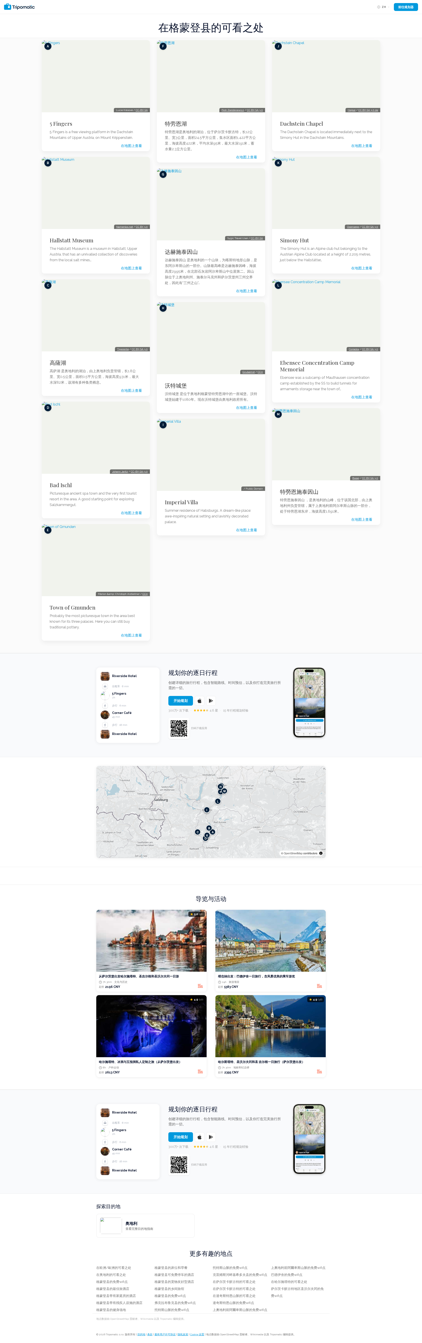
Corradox (354, 349)
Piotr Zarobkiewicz (233, 110)
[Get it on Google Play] (211, 701)
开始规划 (181, 701)
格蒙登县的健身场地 (111, 1310)
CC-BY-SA (142, 110)
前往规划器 (406, 7)
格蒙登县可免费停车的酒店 (174, 1275)
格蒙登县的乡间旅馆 (169, 1289)
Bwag (355, 478)
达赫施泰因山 (181, 251)
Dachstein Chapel (301, 123)
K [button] (207, 835)
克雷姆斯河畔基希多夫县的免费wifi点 (240, 1275)
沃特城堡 (176, 385)
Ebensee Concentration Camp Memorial (317, 365)
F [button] (221, 792)
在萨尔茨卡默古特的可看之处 (234, 1282)
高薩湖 (58, 362)
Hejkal (351, 110)
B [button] (209, 828)
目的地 (141, 1334)
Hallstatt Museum (71, 240)
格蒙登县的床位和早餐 (171, 1268)
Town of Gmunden (72, 607)
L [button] (218, 801)
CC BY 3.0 (142, 226)
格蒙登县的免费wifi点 (112, 1282)
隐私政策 (183, 1334)
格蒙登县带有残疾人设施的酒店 (119, 1303)
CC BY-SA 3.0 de (368, 110)
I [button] (206, 810)
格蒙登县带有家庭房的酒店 (116, 1296)
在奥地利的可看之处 (111, 1275)
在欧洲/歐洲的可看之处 (113, 1268)
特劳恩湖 (176, 123)
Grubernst (248, 372)
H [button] (221, 787)
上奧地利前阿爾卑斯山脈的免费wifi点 (240, 1310)
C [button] (198, 832)
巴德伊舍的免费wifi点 (286, 1275)
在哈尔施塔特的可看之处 (289, 1282)
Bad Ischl (61, 485)
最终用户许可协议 (165, 1334)
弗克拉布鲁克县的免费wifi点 (175, 1303)
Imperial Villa (181, 502)
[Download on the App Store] (199, 701)
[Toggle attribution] (321, 853)
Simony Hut (294, 240)
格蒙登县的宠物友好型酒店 (174, 1282)
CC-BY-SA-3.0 (139, 471)
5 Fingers (61, 123)
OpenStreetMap (293, 853)
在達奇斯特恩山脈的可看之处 (234, 1296)
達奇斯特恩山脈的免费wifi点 (233, 1303)
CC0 (145, 593)
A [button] (213, 832)
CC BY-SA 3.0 (140, 349)
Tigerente (123, 349)
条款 (150, 1334)
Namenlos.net (124, 226)
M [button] (224, 791)
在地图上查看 (131, 146)
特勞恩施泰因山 (299, 491)
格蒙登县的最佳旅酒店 (112, 1289)
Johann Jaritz (120, 471)
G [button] (205, 838)
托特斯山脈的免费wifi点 (172, 1310)
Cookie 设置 (197, 1334)
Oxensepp (353, 226)
